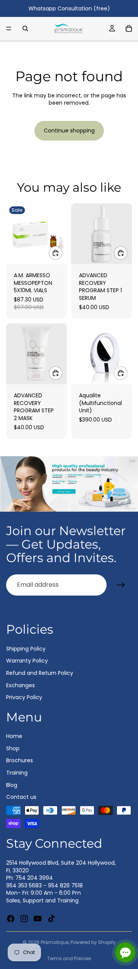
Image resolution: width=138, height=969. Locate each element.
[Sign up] (121, 585)
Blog (11, 784)
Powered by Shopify (93, 942)
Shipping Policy (26, 648)
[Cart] (128, 28)
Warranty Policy (27, 660)
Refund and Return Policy (39, 673)
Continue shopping (69, 130)
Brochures (19, 760)
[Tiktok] (51, 918)
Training (17, 773)
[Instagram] (24, 918)
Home (14, 736)
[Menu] (9, 28)
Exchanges (20, 685)
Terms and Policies (69, 958)
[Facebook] (10, 918)
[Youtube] (37, 918)
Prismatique (55, 942)
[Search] (25, 28)
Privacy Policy (24, 697)
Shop (13, 748)
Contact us (21, 797)
